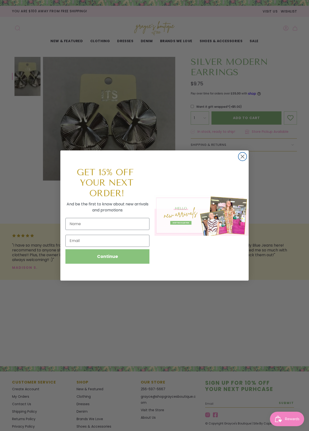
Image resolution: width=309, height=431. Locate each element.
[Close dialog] (242, 156)
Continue (107, 256)
